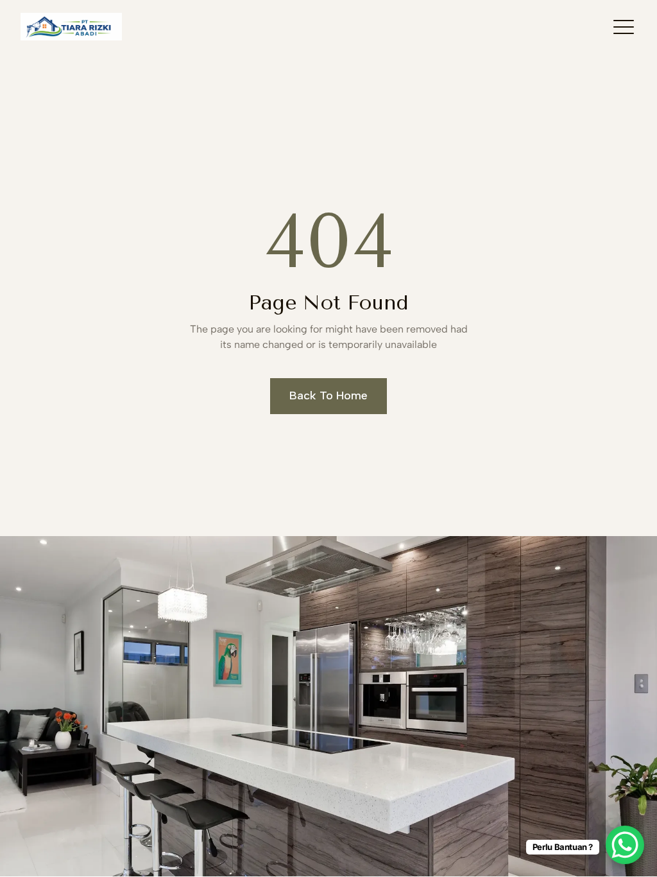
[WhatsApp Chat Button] (625, 845)
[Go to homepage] (71, 26)
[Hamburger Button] (623, 26)
